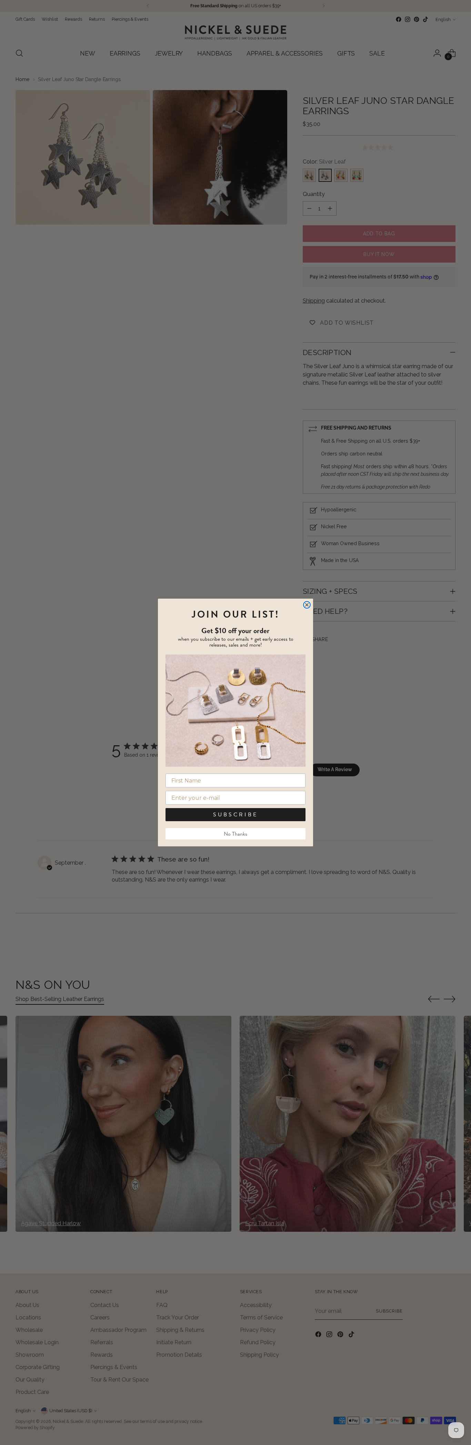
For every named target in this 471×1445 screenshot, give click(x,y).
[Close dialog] (306, 604)
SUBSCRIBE (235, 814)
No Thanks (235, 834)
